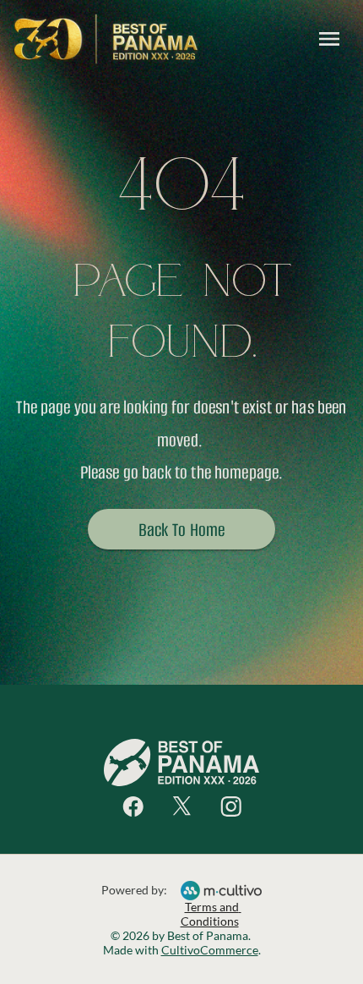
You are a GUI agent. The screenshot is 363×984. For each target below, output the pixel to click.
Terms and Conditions (211, 913)
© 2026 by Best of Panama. (182, 935)
